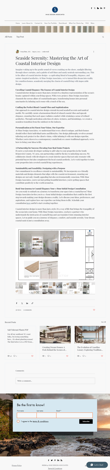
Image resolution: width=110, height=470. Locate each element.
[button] (103, 37)
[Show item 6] (89, 288)
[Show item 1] (22, 288)
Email (58, 411)
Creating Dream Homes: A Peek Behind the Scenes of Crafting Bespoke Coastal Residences (53, 348)
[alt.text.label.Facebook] (91, 8)
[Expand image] (55, 255)
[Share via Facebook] (17, 303)
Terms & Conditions (55, 468)
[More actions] (93, 51)
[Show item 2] (35, 288)
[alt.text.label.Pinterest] (104, 8)
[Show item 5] (75, 288)
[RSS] (61, 460)
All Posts (8, 36)
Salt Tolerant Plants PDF (18, 330)
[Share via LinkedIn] (27, 303)
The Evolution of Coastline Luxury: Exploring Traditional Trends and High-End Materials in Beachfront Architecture (90, 348)
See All (103, 322)
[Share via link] (32, 303)
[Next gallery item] (92, 255)
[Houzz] (98, 8)
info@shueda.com (55, 440)
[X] (95, 8)
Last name (40, 411)
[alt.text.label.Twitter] (52, 460)
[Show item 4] (62, 288)
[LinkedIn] (101, 8)
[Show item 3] (48, 288)
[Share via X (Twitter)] (22, 303)
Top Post (20, 36)
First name (20, 411)
